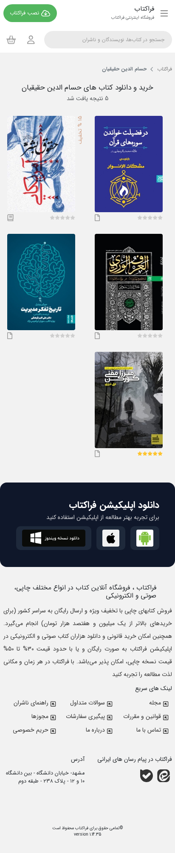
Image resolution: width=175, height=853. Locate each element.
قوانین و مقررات (142, 716)
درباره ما (95, 730)
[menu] (164, 13)
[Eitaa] (163, 776)
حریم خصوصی (30, 730)
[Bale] (146, 776)
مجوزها (39, 716)
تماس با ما (148, 730)
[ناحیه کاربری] (31, 40)
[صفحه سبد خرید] (11, 39)
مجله (155, 702)
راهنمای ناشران (31, 702)
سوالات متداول (87, 702)
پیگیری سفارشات (85, 716)
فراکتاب (81, 828)
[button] (160, 217)
